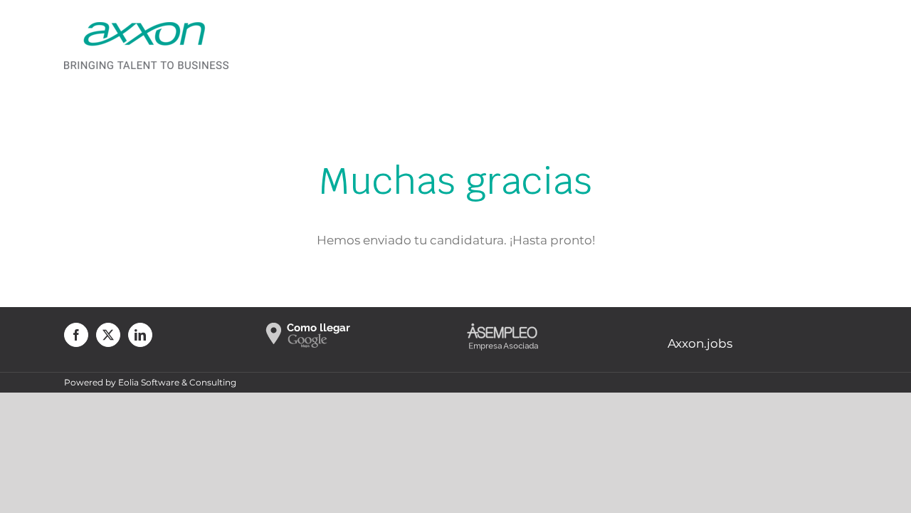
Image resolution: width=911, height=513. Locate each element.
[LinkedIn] (140, 335)
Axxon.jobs (700, 343)
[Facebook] (76, 335)
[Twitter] (108, 335)
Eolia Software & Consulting (177, 382)
